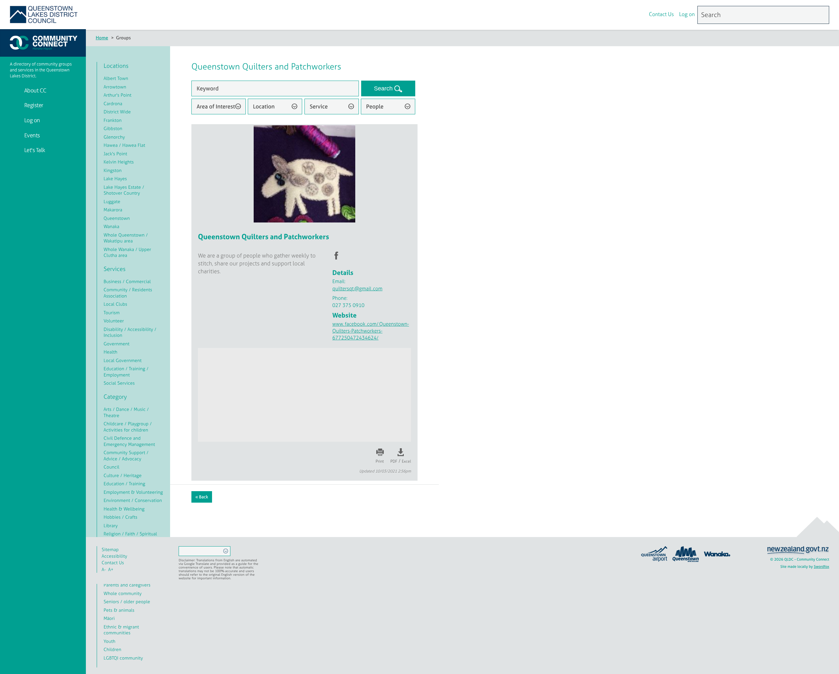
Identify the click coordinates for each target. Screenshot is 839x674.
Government (116, 343)
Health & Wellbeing (124, 509)
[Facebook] (625, 15)
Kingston (113, 170)
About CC (35, 90)
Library (111, 525)
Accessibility (114, 556)
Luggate (112, 201)
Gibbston (113, 128)
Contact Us (661, 14)
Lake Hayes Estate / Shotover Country (124, 190)
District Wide (117, 111)
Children (112, 649)
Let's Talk (34, 150)
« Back (201, 497)
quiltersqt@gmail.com (357, 288)
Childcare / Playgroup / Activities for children (128, 426)
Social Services (119, 383)
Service (319, 106)
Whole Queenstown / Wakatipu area (126, 238)
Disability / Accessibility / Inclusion (130, 332)
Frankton (113, 120)
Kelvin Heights (119, 162)
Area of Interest (216, 106)
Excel (406, 461)
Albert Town (116, 78)
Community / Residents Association (128, 292)
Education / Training (124, 483)
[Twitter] (638, 15)
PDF (393, 461)
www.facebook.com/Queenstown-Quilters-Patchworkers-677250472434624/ (370, 330)
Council (111, 467)
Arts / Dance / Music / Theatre (126, 412)
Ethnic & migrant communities (121, 630)
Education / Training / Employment (126, 371)
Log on (687, 14)
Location (264, 106)
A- (104, 569)
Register (33, 105)
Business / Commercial (127, 281)
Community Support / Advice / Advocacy (126, 455)
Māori (109, 618)
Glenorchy (114, 137)
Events (31, 135)
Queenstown (117, 218)
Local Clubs (115, 304)
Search (384, 88)
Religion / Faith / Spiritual (130, 533)
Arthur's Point (117, 95)
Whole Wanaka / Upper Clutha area (127, 252)
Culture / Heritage (123, 475)
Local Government (123, 360)
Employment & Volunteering (133, 492)
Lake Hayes (115, 178)
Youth (109, 641)
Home (102, 37)
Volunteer (114, 321)
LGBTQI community (123, 658)
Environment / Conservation (133, 500)
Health (110, 352)
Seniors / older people (127, 601)
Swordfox (821, 566)
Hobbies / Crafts (120, 517)
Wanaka (111, 226)
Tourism (112, 312)
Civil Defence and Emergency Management (129, 441)
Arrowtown (115, 87)
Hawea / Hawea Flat (124, 145)
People (374, 106)
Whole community (123, 593)
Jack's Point (115, 153)
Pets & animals (119, 610)
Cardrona (113, 103)
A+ (110, 569)
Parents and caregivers (127, 585)
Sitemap (110, 549)
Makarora (113, 209)
